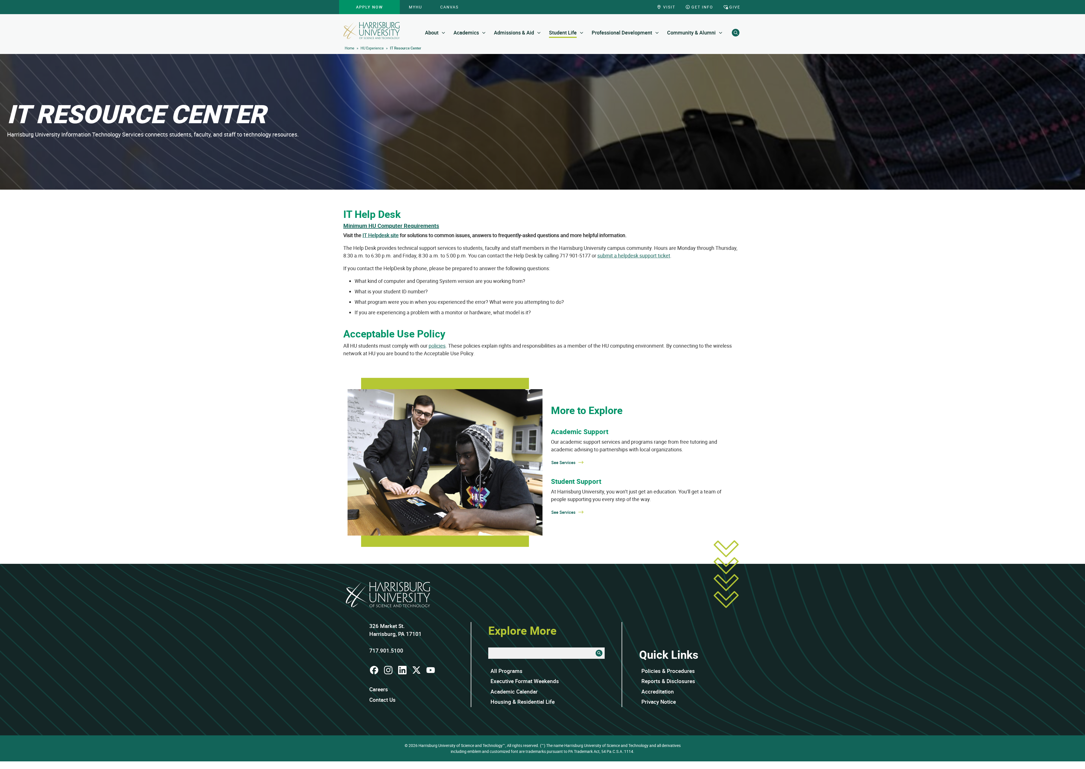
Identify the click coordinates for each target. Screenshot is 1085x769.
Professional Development (622, 32)
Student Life (563, 32)
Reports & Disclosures (668, 681)
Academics (466, 32)
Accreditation (657, 691)
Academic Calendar (514, 691)
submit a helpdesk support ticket (633, 255)
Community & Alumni (691, 32)
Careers (378, 689)
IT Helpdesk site (381, 235)
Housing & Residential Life (523, 701)
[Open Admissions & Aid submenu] (539, 32)
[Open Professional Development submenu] (657, 32)
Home (349, 48)
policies (437, 345)
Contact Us (382, 699)
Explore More (522, 630)
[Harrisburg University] (371, 30)
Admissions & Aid (514, 32)
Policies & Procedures (668, 671)
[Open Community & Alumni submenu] (721, 32)
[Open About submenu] (443, 32)
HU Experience (372, 48)
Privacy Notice (658, 701)
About (432, 32)
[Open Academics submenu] (484, 32)
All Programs (506, 671)
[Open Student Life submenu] (582, 32)
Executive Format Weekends (525, 681)
